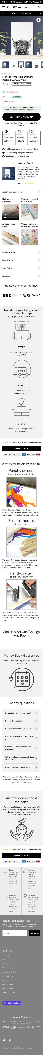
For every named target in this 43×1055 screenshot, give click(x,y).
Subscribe (34, 933)
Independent (7, 74)
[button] (2, 13)
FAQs (4, 980)
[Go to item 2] (13, 65)
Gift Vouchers (7, 968)
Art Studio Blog (8, 976)
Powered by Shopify (25, 1048)
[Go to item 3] (21, 65)
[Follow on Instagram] (10, 1040)
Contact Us (6, 959)
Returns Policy (7, 988)
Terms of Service (8, 992)
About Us (5, 955)
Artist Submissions (9, 972)
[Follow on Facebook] (4, 1040)
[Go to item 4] (28, 65)
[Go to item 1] (5, 65)
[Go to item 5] (36, 65)
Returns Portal (7, 984)
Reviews (5, 964)
